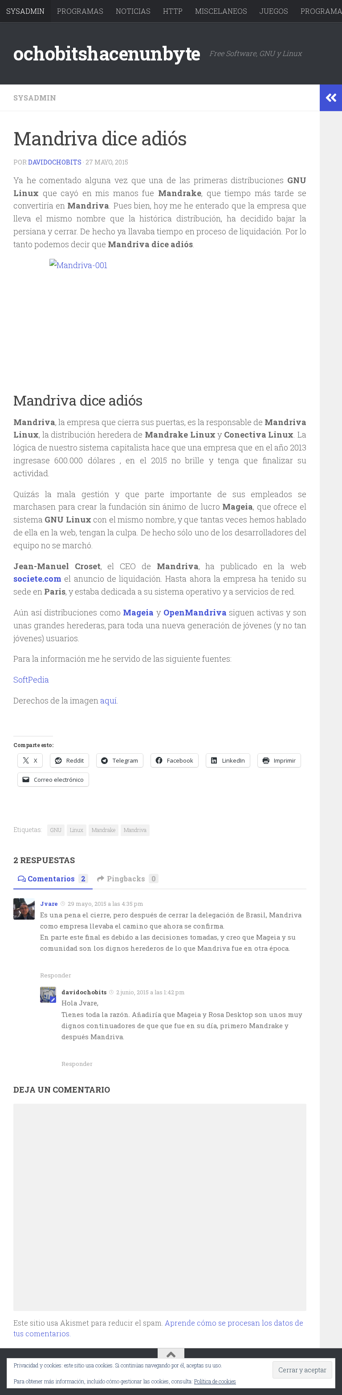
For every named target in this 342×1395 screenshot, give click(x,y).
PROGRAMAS (80, 11)
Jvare (49, 904)
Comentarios (57, 878)
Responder (55, 975)
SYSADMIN (25, 11)
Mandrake (103, 829)
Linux (76, 829)
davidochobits (54, 162)
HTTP (173, 11)
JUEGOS (274, 11)
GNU (55, 829)
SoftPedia (31, 679)
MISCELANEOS (221, 11)
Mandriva (135, 829)
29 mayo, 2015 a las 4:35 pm (105, 904)
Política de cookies (215, 1381)
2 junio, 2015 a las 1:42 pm (150, 992)
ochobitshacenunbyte (106, 53)
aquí (108, 700)
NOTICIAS (133, 11)
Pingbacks (131, 878)
